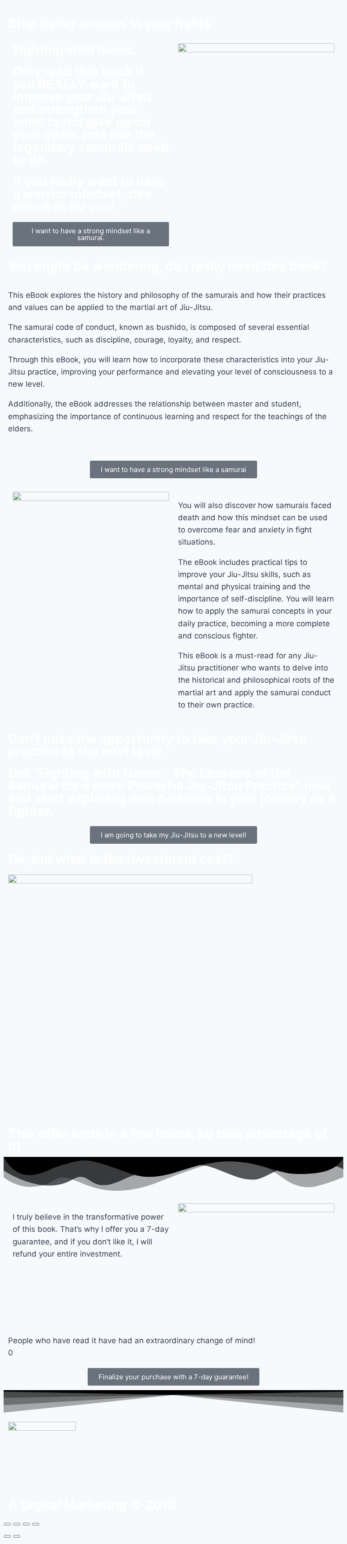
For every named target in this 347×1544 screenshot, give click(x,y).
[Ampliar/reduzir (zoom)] (35, 1524)
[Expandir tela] (26, 1524)
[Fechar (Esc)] (7, 1524)
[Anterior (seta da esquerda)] (7, 1536)
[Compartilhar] (16, 1524)
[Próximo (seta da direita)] (16, 1536)
